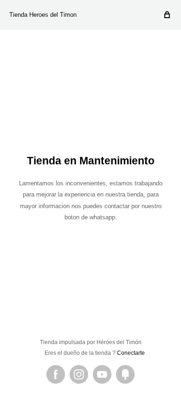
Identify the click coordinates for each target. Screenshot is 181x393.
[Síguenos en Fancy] (125, 374)
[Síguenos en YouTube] (102, 374)
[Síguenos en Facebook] (55, 374)
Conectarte (131, 353)
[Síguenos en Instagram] (79, 374)
